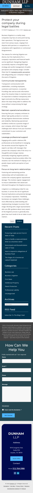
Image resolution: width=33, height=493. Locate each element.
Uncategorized (10, 293)
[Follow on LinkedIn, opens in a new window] (18, 473)
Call (28, 6)
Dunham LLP (11, 30)
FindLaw (23, 488)
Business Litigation (11, 275)
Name (4, 357)
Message (5, 384)
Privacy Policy (19, 486)
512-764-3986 (19, 468)
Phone (4, 375)
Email (17, 6)
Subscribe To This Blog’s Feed (15, 315)
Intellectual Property (12, 283)
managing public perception (20, 72)
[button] (5, 5)
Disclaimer (5, 406)
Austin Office (16, 458)
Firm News (8, 279)
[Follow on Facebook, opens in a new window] (15, 473)
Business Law (27, 30)
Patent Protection (11, 286)
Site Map (12, 486)
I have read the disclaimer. (13, 410)
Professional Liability (12, 290)
